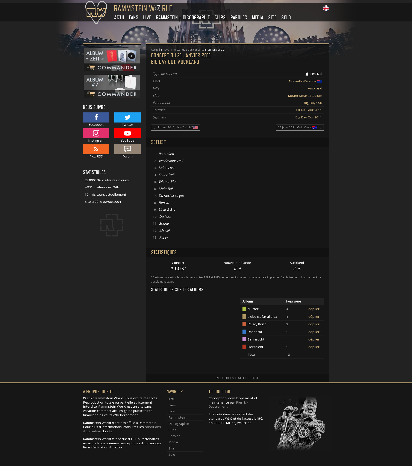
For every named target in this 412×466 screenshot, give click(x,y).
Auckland (315, 88)
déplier (314, 309)
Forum (128, 156)
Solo (286, 17)
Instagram (96, 140)
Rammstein (167, 17)
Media (258, 17)
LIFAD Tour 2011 (309, 110)
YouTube (128, 140)
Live (147, 17)
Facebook (96, 124)
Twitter (127, 124)
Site (272, 17)
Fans (133, 17)
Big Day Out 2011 (308, 117)
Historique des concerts (189, 49)
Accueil (155, 49)
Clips (220, 17)
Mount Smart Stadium (305, 95)
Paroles (238, 17)
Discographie (196, 17)
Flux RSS (96, 156)
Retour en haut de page (237, 378)
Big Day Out (313, 102)
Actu (119, 17)
